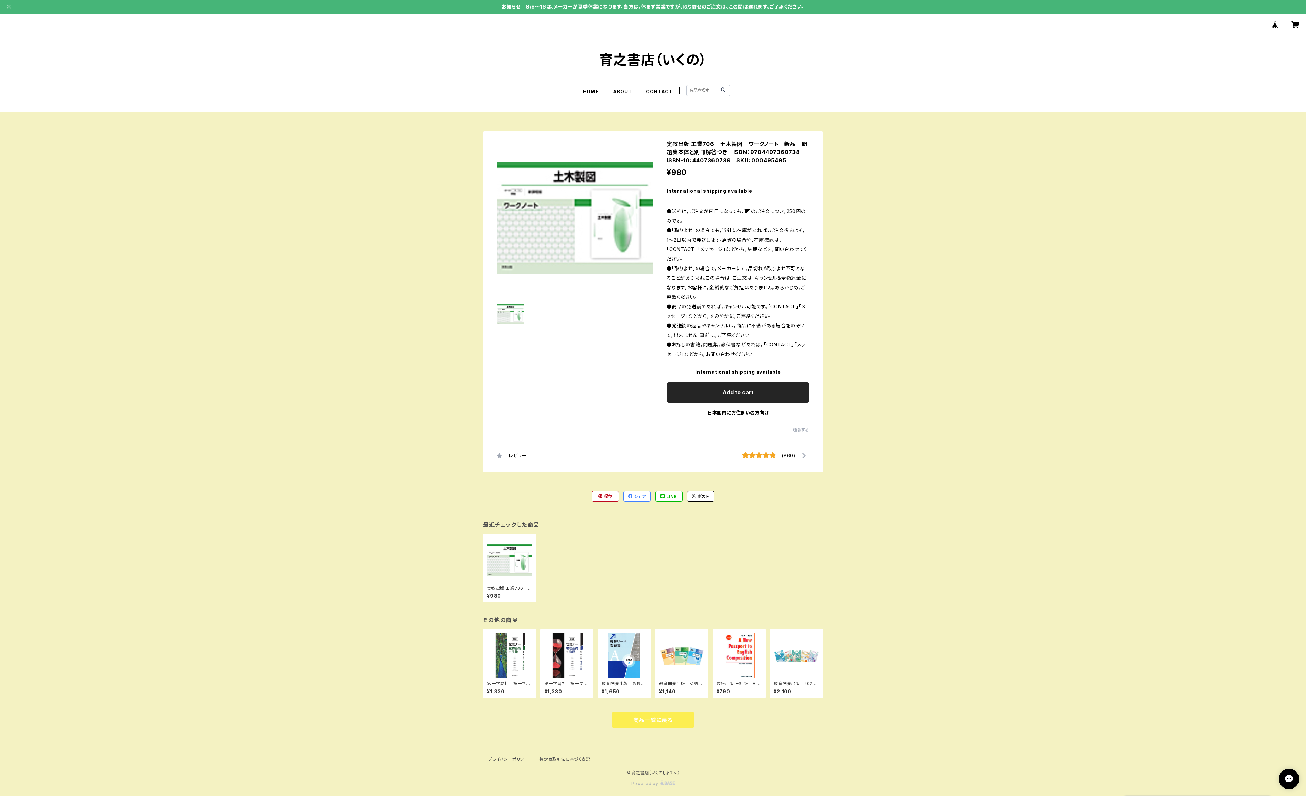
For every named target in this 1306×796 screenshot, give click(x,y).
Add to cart (738, 392)
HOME (591, 91)
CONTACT (659, 91)
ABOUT (622, 91)
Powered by (645, 783)
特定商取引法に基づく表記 (564, 759)
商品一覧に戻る (653, 720)
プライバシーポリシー (508, 759)
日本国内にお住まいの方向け (738, 413)
